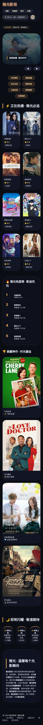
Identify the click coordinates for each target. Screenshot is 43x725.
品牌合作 (31, 718)
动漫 (28, 11)
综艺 (22, 11)
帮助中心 (20, 718)
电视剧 (14, 11)
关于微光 (9, 718)
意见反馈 (14, 720)
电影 (7, 11)
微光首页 (8, 27)
